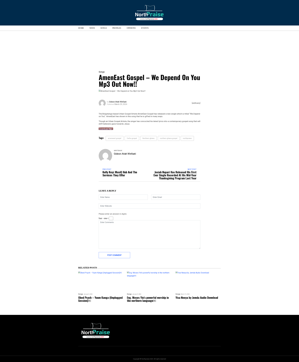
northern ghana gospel (168, 138)
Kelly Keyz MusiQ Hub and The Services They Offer (120, 173)
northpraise (187, 138)
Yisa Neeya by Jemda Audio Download (197, 297)
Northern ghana (148, 138)
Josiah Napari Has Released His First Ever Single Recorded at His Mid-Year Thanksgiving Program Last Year (175, 175)
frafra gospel (132, 138)
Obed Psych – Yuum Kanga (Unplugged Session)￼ (100, 299)
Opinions (131, 28)
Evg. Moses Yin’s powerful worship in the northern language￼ (148, 299)
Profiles (116, 28)
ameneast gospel (114, 138)
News (92, 28)
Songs (103, 28)
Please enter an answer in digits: (113, 214)
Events (145, 28)
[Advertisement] (149, 48)
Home (81, 28)
